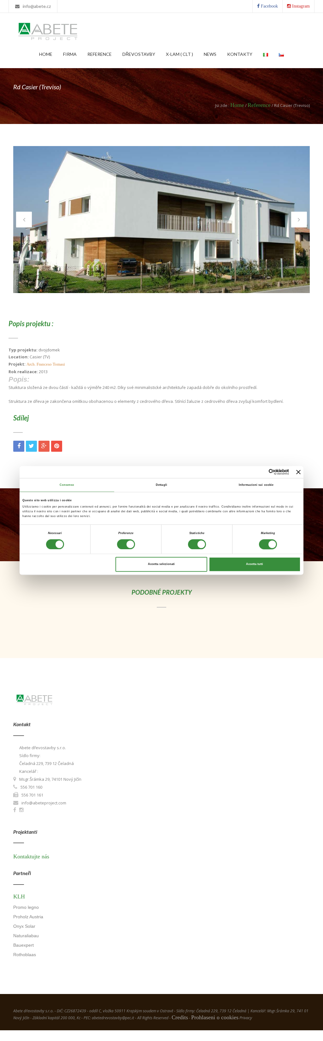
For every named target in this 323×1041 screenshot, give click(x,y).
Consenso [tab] (67, 484)
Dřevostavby (138, 54)
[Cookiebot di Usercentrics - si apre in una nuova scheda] (261, 472)
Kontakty (239, 54)
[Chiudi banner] (298, 472)
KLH (19, 896)
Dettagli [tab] (161, 484)
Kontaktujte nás (31, 856)
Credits (180, 1017)
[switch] (126, 544)
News (210, 54)
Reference (99, 54)
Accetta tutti (254, 564)
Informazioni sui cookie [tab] (256, 484)
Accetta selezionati (161, 564)
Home (45, 54)
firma (70, 54)
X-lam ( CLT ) (179, 54)
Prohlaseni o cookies (214, 1017)
